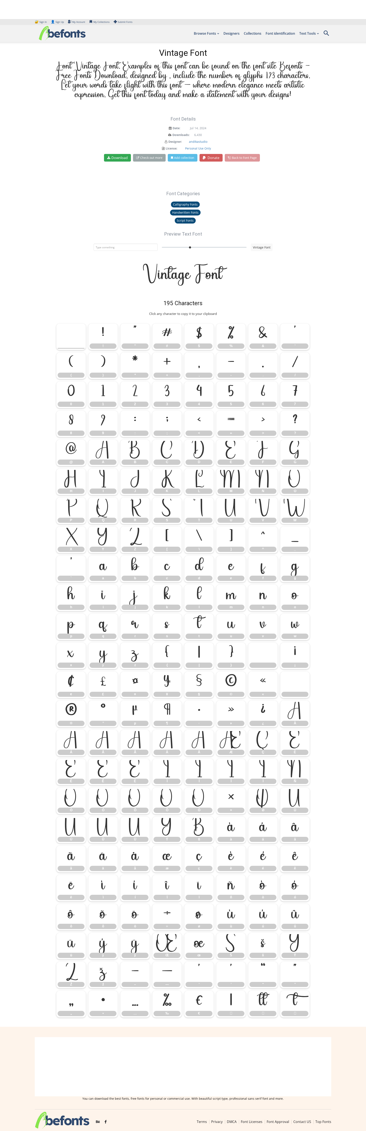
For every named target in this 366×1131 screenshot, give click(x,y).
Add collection (184, 158)
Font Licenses (251, 1121)
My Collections (101, 21)
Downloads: (181, 135)
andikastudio (198, 142)
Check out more (151, 158)
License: (171, 148)
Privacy (217, 1121)
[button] (326, 35)
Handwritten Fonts (185, 212)
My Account (78, 21)
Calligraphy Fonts (185, 204)
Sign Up (57, 21)
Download (119, 157)
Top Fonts (323, 1121)
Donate (213, 157)
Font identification (280, 33)
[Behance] (98, 1122)
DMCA (232, 1121)
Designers (231, 33)
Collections (252, 33)
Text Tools (307, 33)
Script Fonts (185, 220)
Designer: (175, 142)
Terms (202, 1121)
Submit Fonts (125, 21)
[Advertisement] (183, 1066)
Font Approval (278, 1121)
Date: (176, 128)
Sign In (41, 21)
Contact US (302, 1121)
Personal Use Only (198, 148)
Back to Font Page (244, 158)
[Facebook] (106, 1122)
